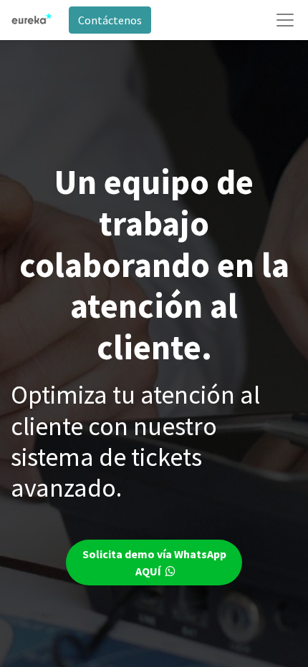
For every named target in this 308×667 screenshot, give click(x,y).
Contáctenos (110, 20)
